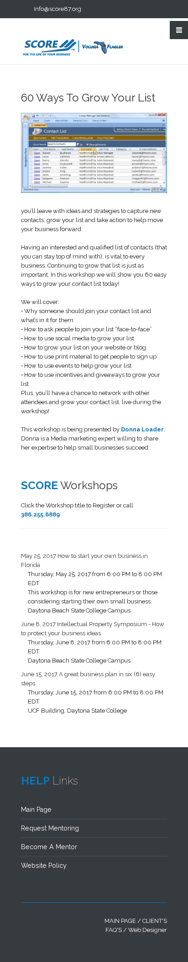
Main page (120, 920)
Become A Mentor (49, 847)
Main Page (36, 809)
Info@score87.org (57, 8)
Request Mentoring (50, 828)
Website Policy (44, 865)
